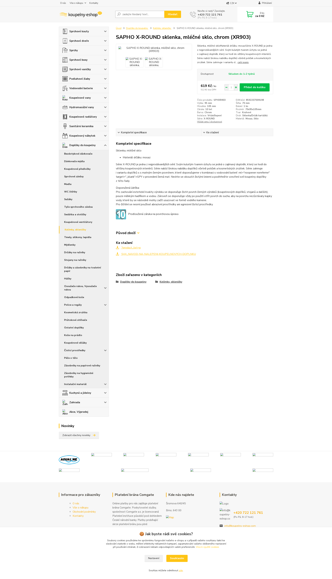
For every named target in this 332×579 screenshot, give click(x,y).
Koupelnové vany (80, 98)
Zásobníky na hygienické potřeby (78, 375)
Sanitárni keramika (81, 126)
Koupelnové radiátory (83, 116)
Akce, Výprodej (78, 412)
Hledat (172, 14)
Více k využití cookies (207, 547)
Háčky (67, 278)
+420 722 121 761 (210, 15)
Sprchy (73, 50)
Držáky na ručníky (74, 252)
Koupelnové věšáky (75, 342)
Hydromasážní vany (81, 107)
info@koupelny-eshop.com (240, 526)
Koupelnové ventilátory (78, 222)
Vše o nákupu (76, 3)
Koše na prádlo (73, 335)
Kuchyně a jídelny (80, 393)
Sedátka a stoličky (75, 214)
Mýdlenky (69, 244)
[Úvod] (85, 14)
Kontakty (93, 3)
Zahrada (74, 402)
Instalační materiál (75, 384)
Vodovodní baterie (81, 88)
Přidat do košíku (254, 87)
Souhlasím (177, 558)
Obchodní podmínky (84, 511)
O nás (63, 3)
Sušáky (68, 199)
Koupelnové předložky (77, 169)
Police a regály (73, 304)
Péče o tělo (71, 358)
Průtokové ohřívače (75, 320)
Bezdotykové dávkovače (78, 153)
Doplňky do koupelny (82, 145)
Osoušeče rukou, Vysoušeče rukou (80, 288)
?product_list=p (131, 248)
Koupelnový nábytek (82, 135)
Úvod (118, 28)
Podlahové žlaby (79, 79)
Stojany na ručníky (75, 260)
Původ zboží (126, 233)
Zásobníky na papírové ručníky (82, 365)
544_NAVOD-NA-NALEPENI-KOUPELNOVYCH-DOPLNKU (158, 254)
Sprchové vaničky (80, 69)
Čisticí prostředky (74, 350)
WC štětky (70, 191)
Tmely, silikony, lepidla (77, 237)
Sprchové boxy (78, 60)
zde (181, 570)
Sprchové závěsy (74, 176)
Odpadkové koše (74, 297)
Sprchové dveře (79, 41)
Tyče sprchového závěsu (78, 207)
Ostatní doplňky (74, 327)
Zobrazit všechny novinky (76, 435)
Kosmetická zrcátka (75, 312)
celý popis (243, 62)
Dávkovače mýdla (74, 161)
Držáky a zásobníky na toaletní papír (82, 269)
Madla (67, 184)
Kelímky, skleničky (75, 229)
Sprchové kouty (79, 31)
